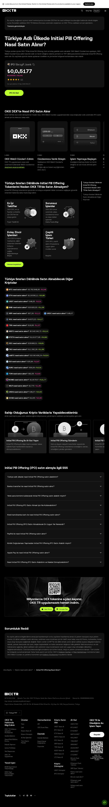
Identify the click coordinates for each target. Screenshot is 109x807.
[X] (20, 795)
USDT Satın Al (59, 726)
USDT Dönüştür (59, 770)
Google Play (63, 609)
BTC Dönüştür (59, 774)
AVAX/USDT (75, 751)
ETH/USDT (74, 731)
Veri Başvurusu (10, 751)
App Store (48, 609)
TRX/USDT (74, 741)
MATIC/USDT (75, 734)
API (38, 724)
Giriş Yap (89, 11)
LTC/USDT (74, 755)
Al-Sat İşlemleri (26, 737)
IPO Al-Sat (14, 93)
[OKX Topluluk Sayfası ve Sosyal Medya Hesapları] (35, 795)
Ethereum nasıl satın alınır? (76, 781)
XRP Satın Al (58, 743)
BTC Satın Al (58, 730)
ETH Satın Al (58, 733)
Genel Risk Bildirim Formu (11, 740)
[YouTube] (31, 795)
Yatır (22, 724)
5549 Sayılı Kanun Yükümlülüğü (11, 767)
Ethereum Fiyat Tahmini (76, 764)
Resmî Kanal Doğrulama (41, 742)
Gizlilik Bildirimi (10, 736)
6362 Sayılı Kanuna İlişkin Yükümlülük (9, 773)
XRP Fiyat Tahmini (77, 768)
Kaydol (96, 11)
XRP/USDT (74, 744)
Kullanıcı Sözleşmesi (50, 655)
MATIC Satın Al (59, 737)
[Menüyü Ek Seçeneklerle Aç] (105, 11)
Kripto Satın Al (26, 731)
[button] (82, 10)
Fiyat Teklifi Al (13, 222)
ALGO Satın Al (59, 750)
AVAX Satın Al (59, 754)
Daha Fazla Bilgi (52, 222)
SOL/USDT (74, 737)
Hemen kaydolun (14, 264)
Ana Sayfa (7, 670)
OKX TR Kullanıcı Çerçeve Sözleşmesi (10, 730)
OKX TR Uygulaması (9, 755)
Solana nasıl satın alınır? (77, 786)
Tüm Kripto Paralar (25, 742)
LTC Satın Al (58, 757)
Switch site (89, 4)
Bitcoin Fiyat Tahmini (75, 759)
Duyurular (40, 746)
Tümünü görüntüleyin (16, 26)
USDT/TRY (74, 724)
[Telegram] (24, 795)
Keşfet (48, 256)
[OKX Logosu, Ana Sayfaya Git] (9, 11)
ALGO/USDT (75, 748)
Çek (22, 727)
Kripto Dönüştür (26, 734)
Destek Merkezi (42, 738)
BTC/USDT (74, 727)
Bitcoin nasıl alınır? (77, 777)
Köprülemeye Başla (12, 254)
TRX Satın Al (58, 747)
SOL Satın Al (58, 740)
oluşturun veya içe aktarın (14, 167)
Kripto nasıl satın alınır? (24, 670)
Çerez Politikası (10, 748)
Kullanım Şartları (65, 652)
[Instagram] (27, 795)
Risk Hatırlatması (79, 652)
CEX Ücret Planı (42, 727)
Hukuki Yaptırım (10, 744)
